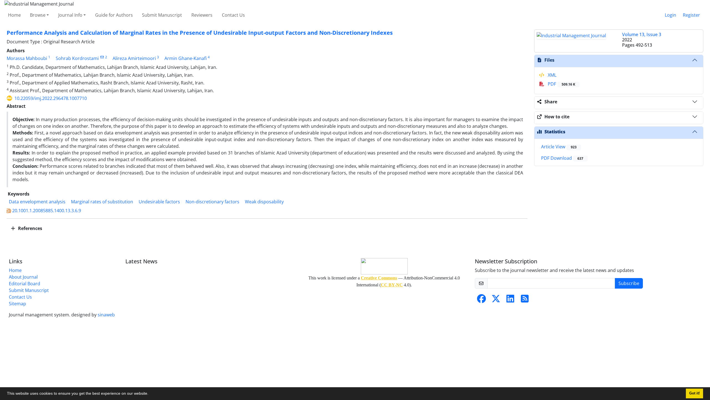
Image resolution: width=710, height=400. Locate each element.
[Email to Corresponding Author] (102, 57)
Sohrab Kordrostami (77, 58)
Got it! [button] (694, 393)
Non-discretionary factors (212, 202)
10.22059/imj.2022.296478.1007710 (50, 98)
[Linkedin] (510, 300)
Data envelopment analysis (37, 202)
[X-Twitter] (496, 300)
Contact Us (233, 15)
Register (691, 15)
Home (14, 15)
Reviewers (201, 15)
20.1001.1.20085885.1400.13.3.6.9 (46, 211)
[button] (150, 394)
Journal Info (70, 15)
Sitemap (17, 304)
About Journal (23, 277)
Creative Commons (379, 278)
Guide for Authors (114, 15)
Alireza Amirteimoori (134, 58)
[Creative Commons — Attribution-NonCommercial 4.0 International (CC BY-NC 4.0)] (384, 266)
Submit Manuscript (162, 15)
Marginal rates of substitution (102, 202)
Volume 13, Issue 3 (641, 34)
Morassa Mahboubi (27, 58)
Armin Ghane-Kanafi (185, 58)
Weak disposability (264, 202)
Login (670, 15)
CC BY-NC (392, 284)
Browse (37, 15)
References (29, 228)
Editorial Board (24, 284)
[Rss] (524, 300)
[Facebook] (481, 300)
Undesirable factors (159, 202)
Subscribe (628, 283)
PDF (561, 84)
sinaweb (106, 315)
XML (551, 75)
